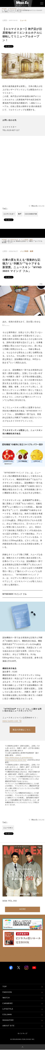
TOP (4, 987)
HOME (4, 9)
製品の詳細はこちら (22, 730)
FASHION (13, 9)
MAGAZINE (8, 1020)
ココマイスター (9, 214)
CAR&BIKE (7, 1003)
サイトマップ (22, 1033)
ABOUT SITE (8, 1026)
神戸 (19, 214)
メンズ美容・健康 (27, 240)
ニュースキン (8, 828)
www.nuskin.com (10, 721)
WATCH (6, 998)
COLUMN (7, 1015)
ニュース (22, 9)
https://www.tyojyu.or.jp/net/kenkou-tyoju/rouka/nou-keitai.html (19, 759)
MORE (22, 909)
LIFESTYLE (14, 240)
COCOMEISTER (31, 214)
